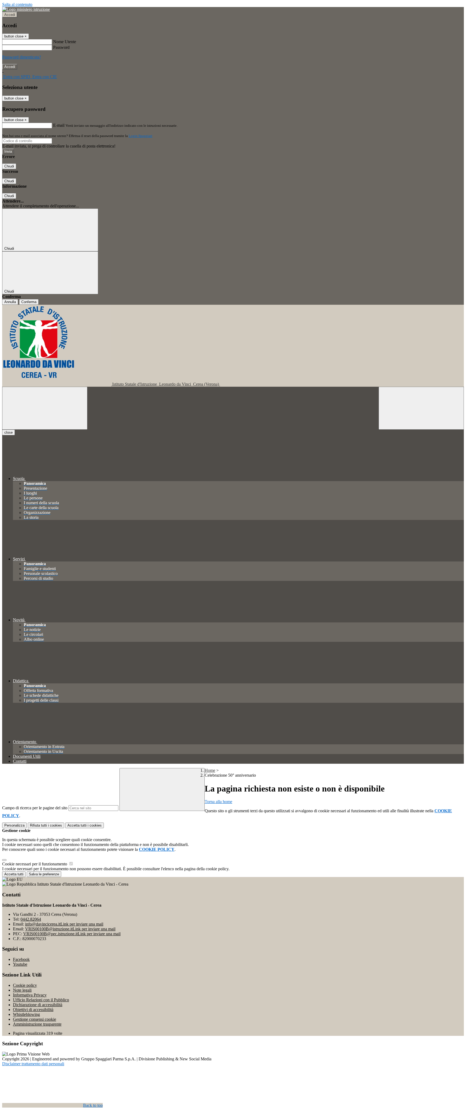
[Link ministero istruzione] (26, 9)
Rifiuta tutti (46, 825)
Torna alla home (218, 801)
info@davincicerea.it (64, 924)
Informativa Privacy (30, 995)
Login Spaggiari (140, 136)
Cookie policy (25, 985)
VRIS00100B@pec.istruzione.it (72, 933)
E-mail (58, 125)
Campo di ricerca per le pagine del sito (34, 808)
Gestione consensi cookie (34, 1019)
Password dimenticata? (21, 57)
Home (210, 770)
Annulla (10, 302)
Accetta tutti (84, 825)
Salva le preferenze (44, 874)
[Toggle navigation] (44, 408)
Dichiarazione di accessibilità (37, 1004)
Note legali (22, 990)
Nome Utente (64, 41)
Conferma (28, 302)
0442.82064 (30, 919)
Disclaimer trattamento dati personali (33, 1063)
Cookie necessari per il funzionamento (35, 864)
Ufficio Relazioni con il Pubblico (41, 1000)
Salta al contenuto (17, 4)
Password (61, 47)
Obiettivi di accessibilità (33, 1009)
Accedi (9, 15)
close (8, 432)
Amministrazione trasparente (37, 1024)
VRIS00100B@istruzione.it (70, 929)
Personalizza (14, 825)
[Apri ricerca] (421, 408)
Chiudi (9, 166)
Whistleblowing (26, 1014)
